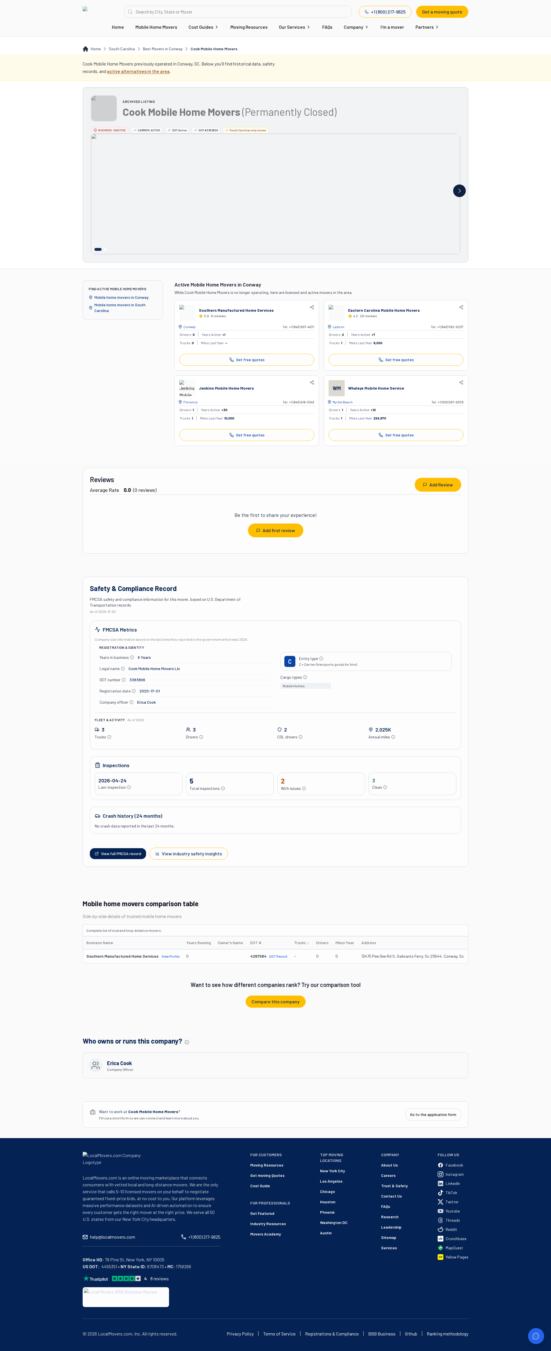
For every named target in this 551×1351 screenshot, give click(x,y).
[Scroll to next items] (459, 190)
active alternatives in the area (138, 71)
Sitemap (388, 1237)
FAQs (327, 27)
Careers (388, 1175)
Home (118, 27)
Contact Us (391, 1196)
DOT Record (278, 956)
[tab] (98, 249)
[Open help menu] (536, 1336)
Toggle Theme (13, 1347)
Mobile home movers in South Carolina (119, 307)
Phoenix (327, 1212)
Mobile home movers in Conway (121, 297)
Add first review (279, 530)
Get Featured (262, 1213)
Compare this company (276, 1001)
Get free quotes (250, 359)
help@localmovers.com (112, 1237)
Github (411, 1333)
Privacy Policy (240, 1333)
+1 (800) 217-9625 (388, 11)
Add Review (441, 484)
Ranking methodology (447, 1333)
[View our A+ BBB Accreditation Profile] (126, 1297)
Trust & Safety (394, 1185)
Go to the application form (433, 1114)
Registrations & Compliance (332, 1333)
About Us (389, 1165)
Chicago (327, 1191)
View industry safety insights (192, 853)
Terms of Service (279, 1333)
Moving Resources (248, 27)
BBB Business (381, 1333)
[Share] (312, 307)
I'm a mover (392, 27)
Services (389, 1247)
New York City (332, 1170)
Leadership (391, 1227)
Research (390, 1216)
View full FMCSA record (121, 853)
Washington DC (334, 1222)
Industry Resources (268, 1223)
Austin (326, 1232)
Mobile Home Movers (156, 27)
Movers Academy (265, 1233)
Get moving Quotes (267, 1175)
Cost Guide (260, 1185)
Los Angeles (331, 1181)
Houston (327, 1201)
